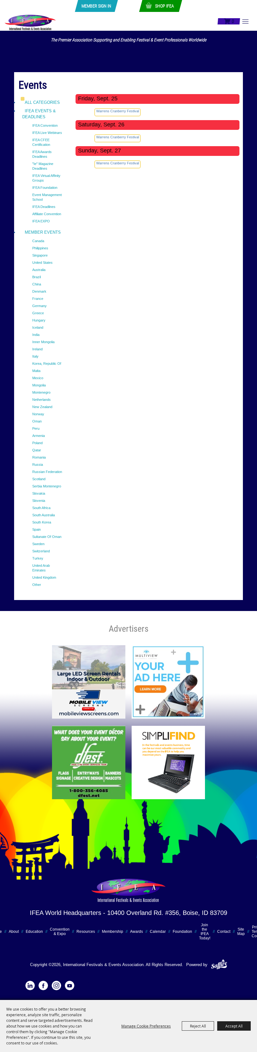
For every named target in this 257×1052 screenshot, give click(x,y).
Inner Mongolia (43, 342)
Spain (36, 529)
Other (36, 585)
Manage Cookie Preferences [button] (146, 1025)
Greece (38, 313)
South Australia (43, 515)
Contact (223, 931)
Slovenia (38, 500)
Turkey (37, 558)
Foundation (182, 931)
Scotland (38, 479)
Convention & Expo (60, 931)
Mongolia (39, 385)
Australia (38, 270)
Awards (136, 931)
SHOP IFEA (164, 5)
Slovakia (38, 493)
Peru (35, 428)
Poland (37, 443)
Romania (39, 457)
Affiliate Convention (46, 214)
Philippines (40, 248)
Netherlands (41, 399)
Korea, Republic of (46, 363)
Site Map (241, 931)
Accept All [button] (234, 1025)
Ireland (37, 349)
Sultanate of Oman (46, 537)
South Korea (41, 522)
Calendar (158, 931)
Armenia (38, 436)
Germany (39, 306)
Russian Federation (47, 472)
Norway (38, 414)
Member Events (43, 232)
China (36, 284)
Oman (37, 421)
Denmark (39, 291)
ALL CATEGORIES (42, 102)
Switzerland (41, 551)
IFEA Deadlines (43, 207)
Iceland (37, 327)
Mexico (37, 378)
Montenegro (41, 392)
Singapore (40, 255)
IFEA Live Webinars (47, 133)
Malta (36, 371)
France (37, 298)
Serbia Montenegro (46, 486)
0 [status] (232, 21)
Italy (35, 356)
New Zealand (42, 407)
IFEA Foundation (44, 187)
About (14, 931)
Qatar (36, 450)
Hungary (38, 320)
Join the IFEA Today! (204, 931)
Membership (112, 931)
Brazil (36, 277)
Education (34, 931)
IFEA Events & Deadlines (39, 114)
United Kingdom (44, 577)
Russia (37, 464)
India (35, 335)
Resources (85, 931)
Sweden (38, 544)
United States (42, 262)
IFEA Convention (45, 125)
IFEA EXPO (41, 221)
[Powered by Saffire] (219, 964)
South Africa (41, 508)
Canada (38, 241)
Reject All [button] (198, 1025)
